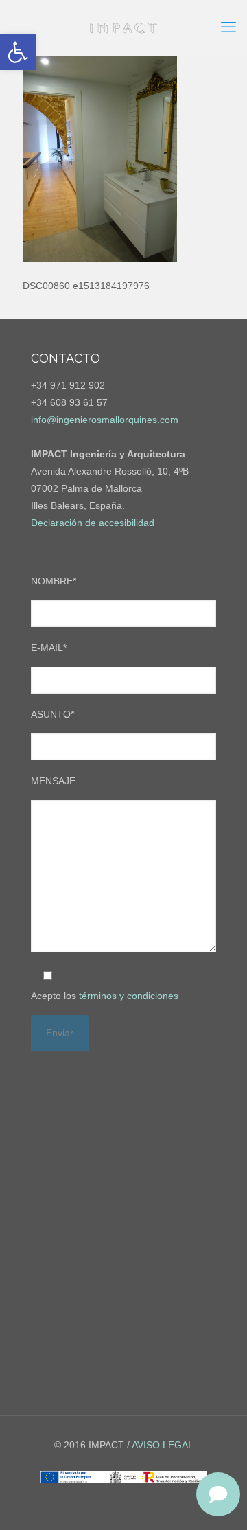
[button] (18, 52)
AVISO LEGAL (162, 1444)
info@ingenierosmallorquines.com (104, 419)
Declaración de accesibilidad (92, 522)
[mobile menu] (228, 27)
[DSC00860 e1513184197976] (100, 258)
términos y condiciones (128, 995)
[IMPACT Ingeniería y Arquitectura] (123, 27)
